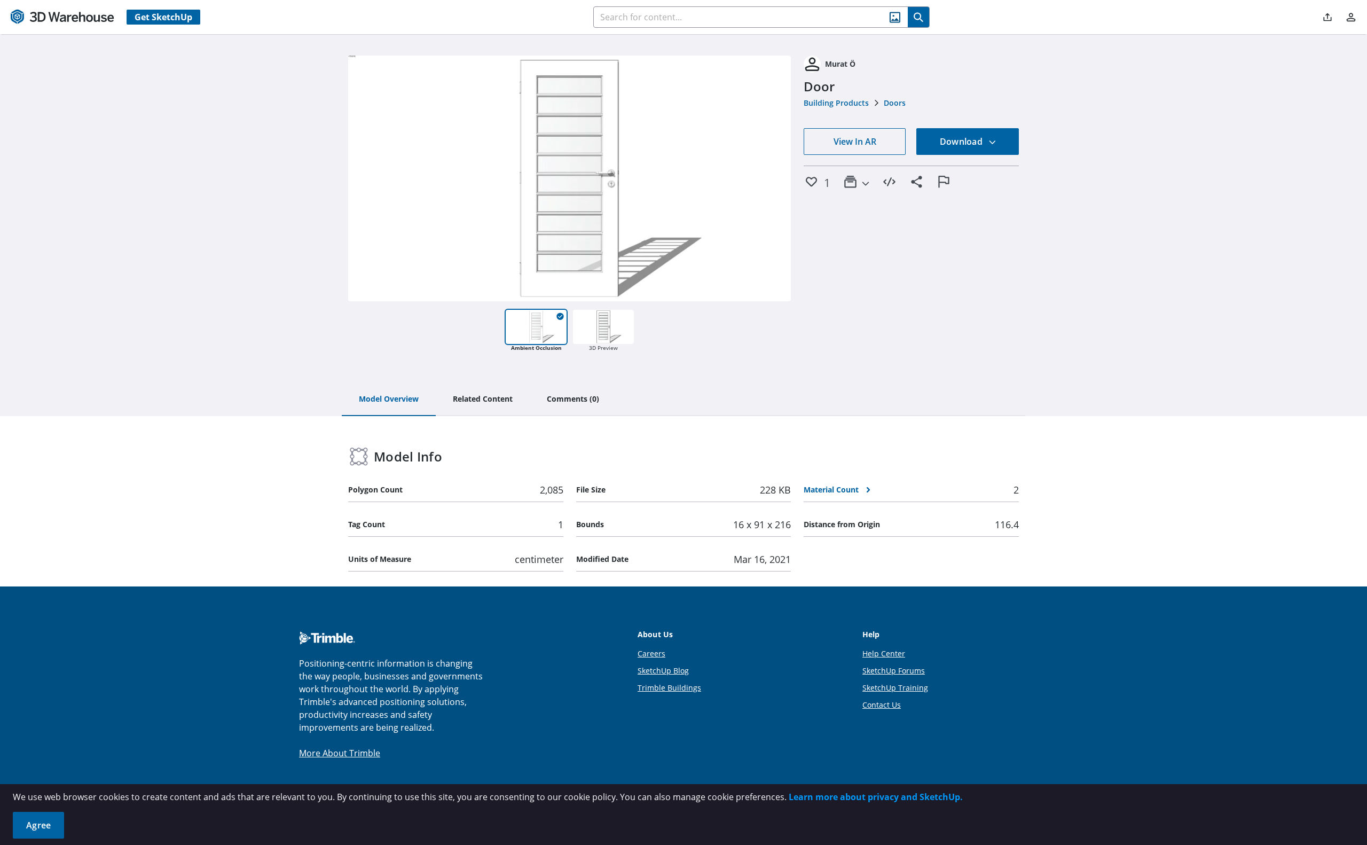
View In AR (855, 141)
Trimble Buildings (669, 688)
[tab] (389, 399)
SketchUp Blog (663, 671)
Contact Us (881, 705)
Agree (38, 825)
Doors (895, 103)
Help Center (883, 653)
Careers (651, 653)
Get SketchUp (163, 17)
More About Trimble (339, 753)
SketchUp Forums (893, 671)
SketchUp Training (895, 688)
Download (962, 141)
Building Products (836, 103)
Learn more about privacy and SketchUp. (876, 797)
